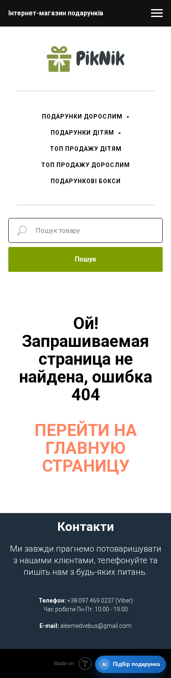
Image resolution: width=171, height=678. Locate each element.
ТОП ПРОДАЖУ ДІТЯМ (86, 148)
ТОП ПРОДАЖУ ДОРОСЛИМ (85, 165)
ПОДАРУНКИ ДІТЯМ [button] (83, 132)
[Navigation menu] (157, 13)
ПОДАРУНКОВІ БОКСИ (86, 181)
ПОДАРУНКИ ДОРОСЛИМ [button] (83, 116)
